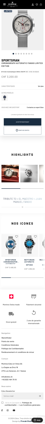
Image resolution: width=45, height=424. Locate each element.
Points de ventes (23, 130)
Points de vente (7, 341)
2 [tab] (16, 54)
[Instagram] (8, 410)
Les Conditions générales (30, 405)
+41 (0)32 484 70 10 (9, 379)
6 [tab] (26, 54)
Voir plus (41, 86)
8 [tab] (31, 54)
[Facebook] (2, 410)
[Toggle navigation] (4, 4)
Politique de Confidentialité (12, 348)
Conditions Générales (10, 345)
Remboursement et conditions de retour (17, 352)
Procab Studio (27, 421)
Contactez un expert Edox (35, 107)
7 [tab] (29, 54)
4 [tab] (21, 54)
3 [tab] (18, 54)
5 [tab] (24, 54)
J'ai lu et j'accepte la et (22, 403)
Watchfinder (6, 338)
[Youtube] (14, 410)
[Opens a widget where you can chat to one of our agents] (37, 420)
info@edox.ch (6, 376)
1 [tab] (13, 54)
